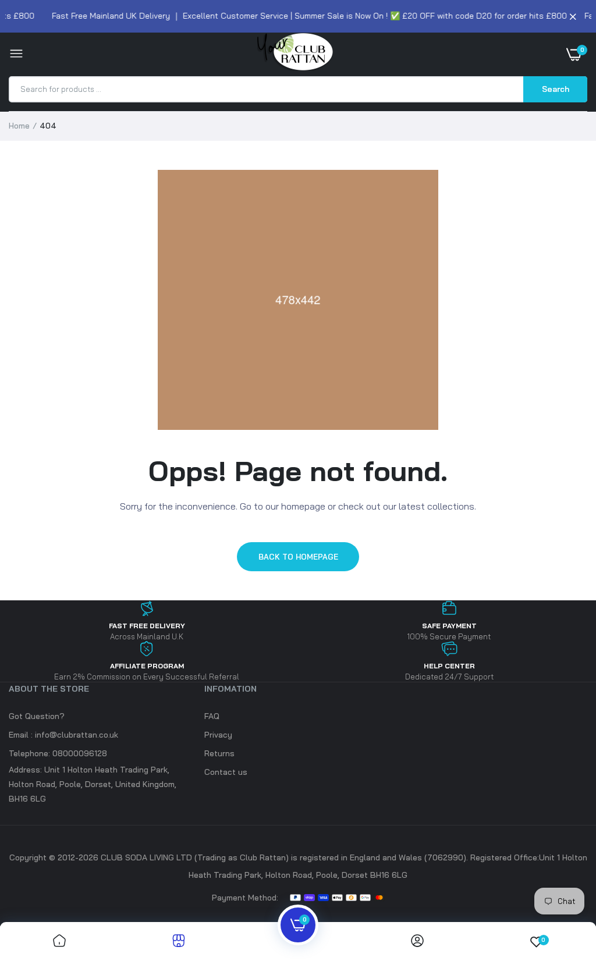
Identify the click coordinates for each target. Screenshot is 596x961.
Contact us (225, 772)
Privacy (218, 734)
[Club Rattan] (295, 54)
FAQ (211, 716)
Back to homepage (298, 556)
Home (19, 125)
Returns (219, 753)
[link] (59, 941)
